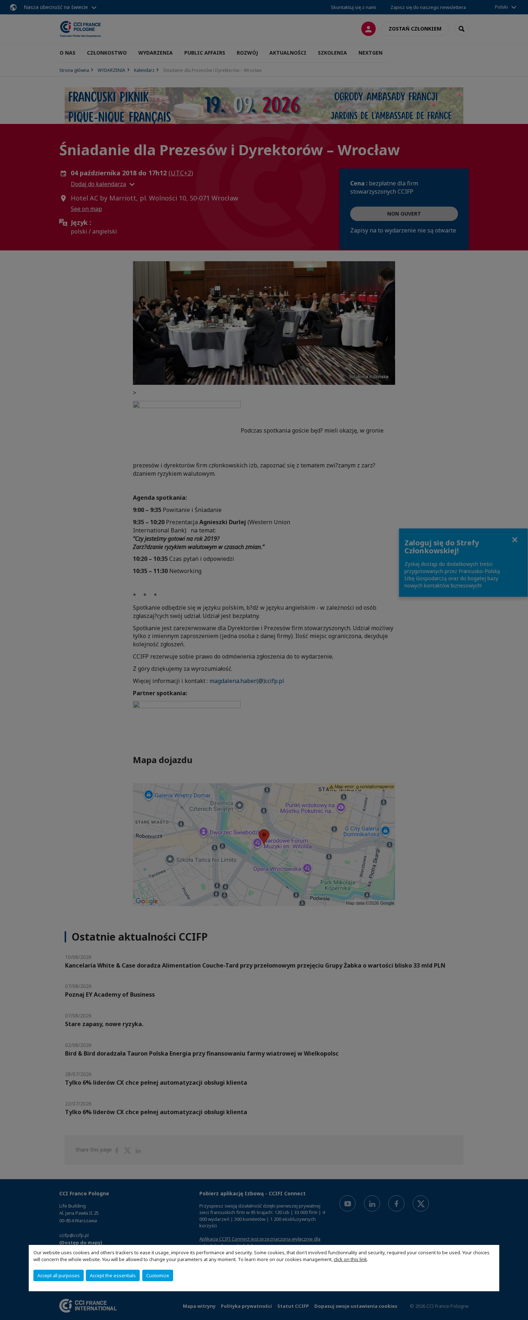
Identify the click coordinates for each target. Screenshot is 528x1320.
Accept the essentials (113, 1275)
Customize (157, 1275)
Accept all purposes (58, 1275)
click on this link (350, 1259)
